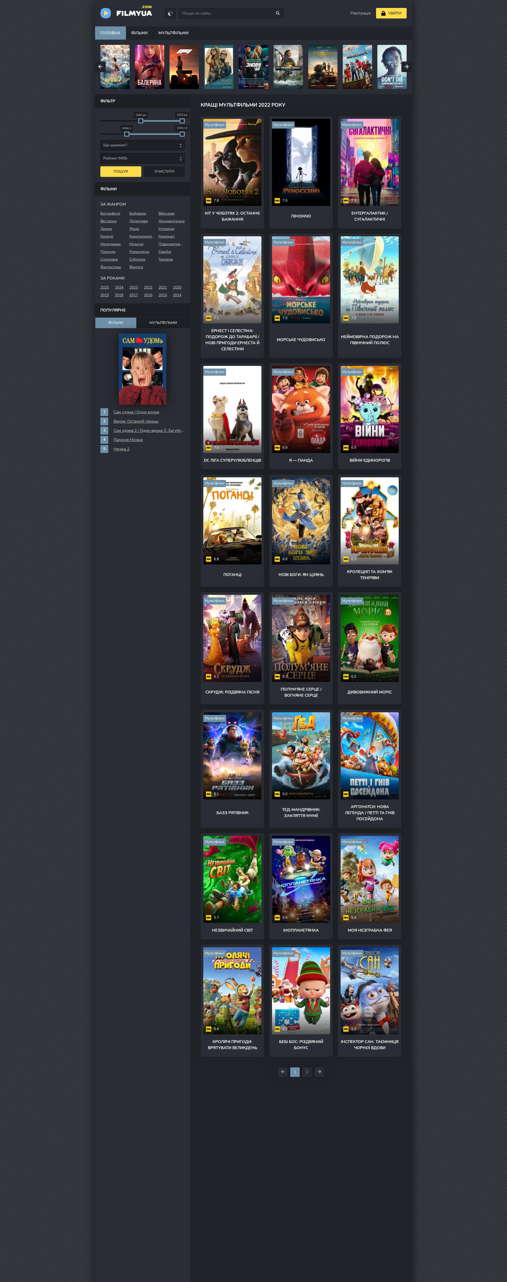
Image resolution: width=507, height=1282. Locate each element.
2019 (104, 295)
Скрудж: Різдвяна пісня (232, 692)
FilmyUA (134, 13)
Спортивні (109, 259)
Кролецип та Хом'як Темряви (369, 575)
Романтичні (139, 251)
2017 (133, 295)
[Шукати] (278, 13)
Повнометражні (171, 244)
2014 (177, 295)
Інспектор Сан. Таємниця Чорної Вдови (369, 1044)
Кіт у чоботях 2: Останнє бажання (232, 216)
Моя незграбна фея (370, 930)
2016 (148, 295)
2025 (104, 287)
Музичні (136, 244)
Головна (110, 33)
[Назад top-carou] (100, 67)
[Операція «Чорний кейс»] (184, 67)
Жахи (134, 228)
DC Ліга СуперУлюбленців (232, 460)
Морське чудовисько (301, 339)
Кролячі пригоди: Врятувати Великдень (232, 1044)
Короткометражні (142, 236)
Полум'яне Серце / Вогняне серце (301, 692)
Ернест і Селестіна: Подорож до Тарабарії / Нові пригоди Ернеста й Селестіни (232, 340)
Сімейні (164, 251)
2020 (177, 287)
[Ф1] (149, 67)
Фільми (139, 33)
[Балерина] (115, 67)
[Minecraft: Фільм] (322, 67)
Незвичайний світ (232, 930)
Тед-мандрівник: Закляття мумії (301, 812)
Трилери (165, 259)
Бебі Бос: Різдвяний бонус (301, 1044)
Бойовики (137, 213)
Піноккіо (301, 216)
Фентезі (136, 267)
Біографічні (110, 213)
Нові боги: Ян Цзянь (301, 574)
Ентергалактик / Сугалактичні (369, 216)
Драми (106, 228)
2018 (119, 295)
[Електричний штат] (288, 67)
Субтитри (137, 259)
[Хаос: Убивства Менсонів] (392, 67)
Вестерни (108, 221)
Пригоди (107, 251)
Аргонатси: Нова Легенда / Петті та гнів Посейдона (370, 813)
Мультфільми (173, 33)
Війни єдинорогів (370, 460)
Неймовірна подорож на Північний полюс (370, 340)
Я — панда (301, 460)
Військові (166, 213)
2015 (162, 295)
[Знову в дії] (218, 67)
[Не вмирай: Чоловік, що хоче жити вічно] (357, 67)
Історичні (166, 228)
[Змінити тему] (170, 13)
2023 (133, 287)
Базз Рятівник (232, 813)
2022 (148, 287)
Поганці (232, 574)
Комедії (106, 236)
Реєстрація (360, 13)
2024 (119, 287)
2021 (162, 287)
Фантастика (110, 267)
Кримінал (166, 236)
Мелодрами (110, 244)
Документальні (171, 221)
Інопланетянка (301, 930)
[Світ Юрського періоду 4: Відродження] (253, 67)
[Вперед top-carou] (406, 67)
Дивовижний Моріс (370, 692)
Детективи (138, 221)
